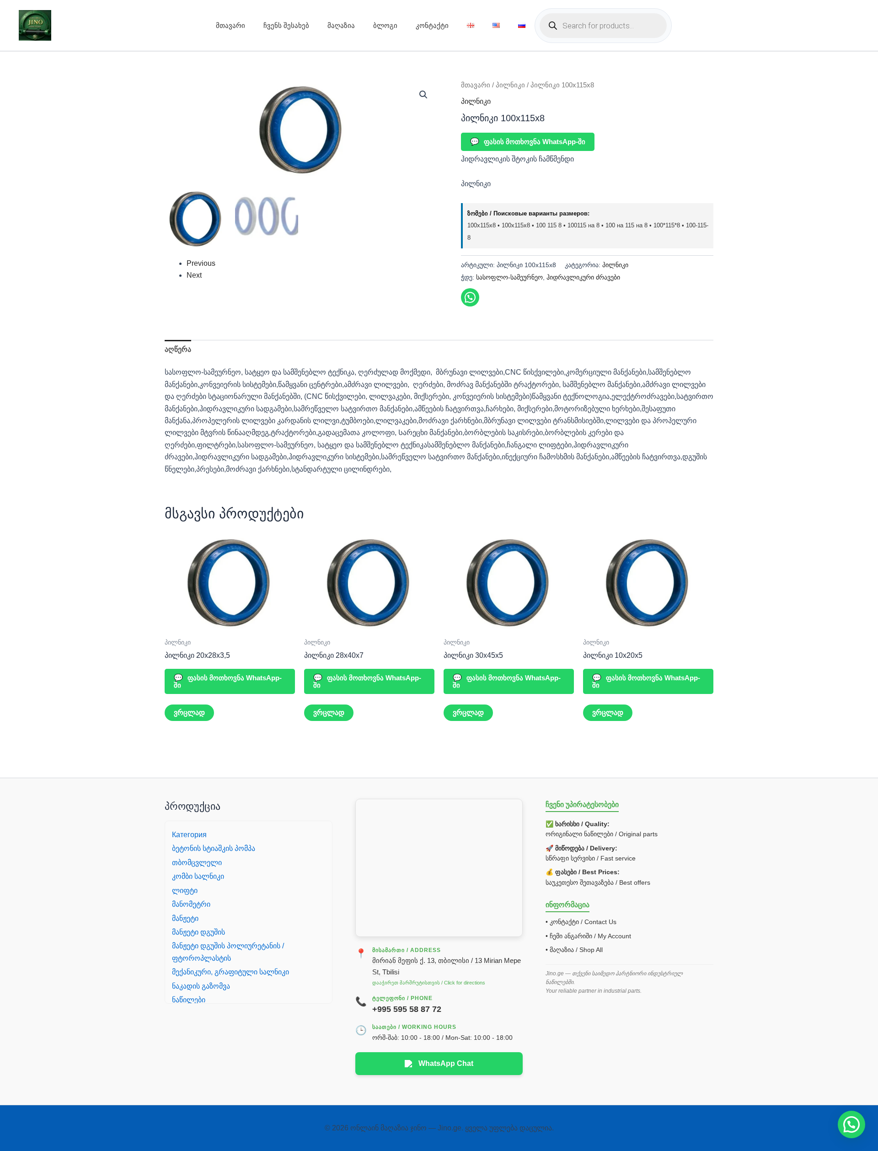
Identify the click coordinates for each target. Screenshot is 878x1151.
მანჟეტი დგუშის (198, 932)
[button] (423, 94)
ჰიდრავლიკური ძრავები (583, 277)
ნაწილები (188, 1000)
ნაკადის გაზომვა (201, 986)
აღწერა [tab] (178, 349)
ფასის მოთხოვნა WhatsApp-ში (527, 141)
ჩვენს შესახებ (286, 25)
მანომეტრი (191, 904)
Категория (189, 835)
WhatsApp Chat (445, 1063)
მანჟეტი (185, 918)
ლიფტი (185, 890)
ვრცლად (189, 712)
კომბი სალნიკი (198, 876)
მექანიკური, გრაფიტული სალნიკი (230, 972)
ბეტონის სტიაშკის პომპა (213, 848)
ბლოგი (385, 25)
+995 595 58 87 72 (406, 1009)
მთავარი (230, 25)
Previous (201, 263)
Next (194, 275)
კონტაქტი (432, 25)
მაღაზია (341, 25)
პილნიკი (510, 85)
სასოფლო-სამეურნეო (509, 277)
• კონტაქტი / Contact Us (581, 921)
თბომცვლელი (197, 862)
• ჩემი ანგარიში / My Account (588, 936)
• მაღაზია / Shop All (574, 949)
